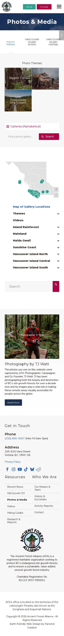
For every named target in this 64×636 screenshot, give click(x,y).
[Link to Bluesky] (32, 469)
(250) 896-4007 (15, 438)
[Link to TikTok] (25, 469)
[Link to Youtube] (19, 469)
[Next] (61, 35)
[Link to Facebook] (7, 469)
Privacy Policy (13, 462)
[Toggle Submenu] (53, 215)
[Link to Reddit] (38, 469)
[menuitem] (29, 15)
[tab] (10, 44)
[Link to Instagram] (13, 469)
